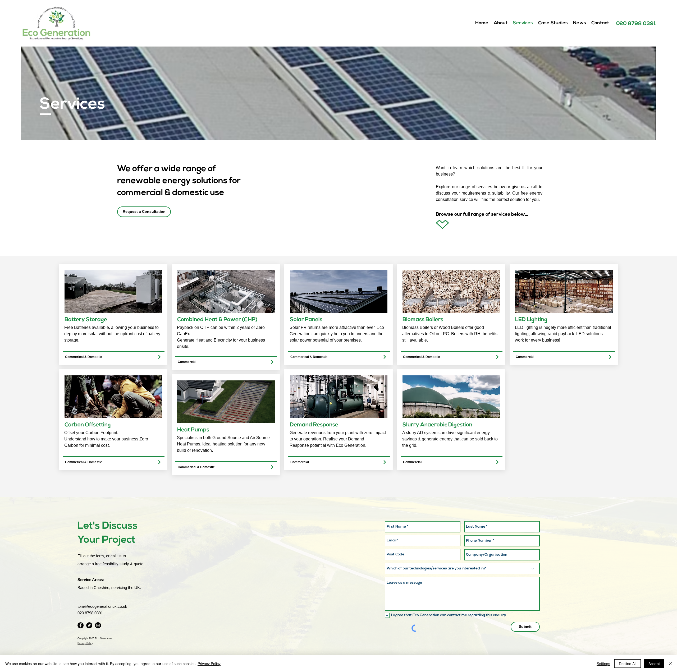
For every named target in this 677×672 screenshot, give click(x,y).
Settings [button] (603, 663)
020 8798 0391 (636, 23)
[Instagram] (98, 625)
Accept (654, 663)
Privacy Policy (209, 663)
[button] (144, 211)
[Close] (670, 663)
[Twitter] (89, 625)
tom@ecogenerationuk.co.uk (102, 606)
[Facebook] (80, 625)
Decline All (627, 663)
